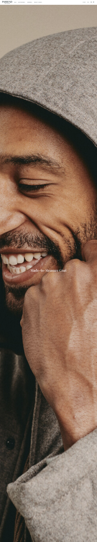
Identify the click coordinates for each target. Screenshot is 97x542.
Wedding (29, 2)
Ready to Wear (38, 2)
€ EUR (84, 2)
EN (88, 2)
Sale (15, 2)
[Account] (91, 2)
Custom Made (21, 2)
